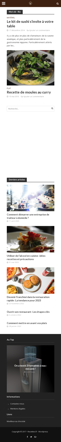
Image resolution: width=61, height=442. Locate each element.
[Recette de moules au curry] (30, 67)
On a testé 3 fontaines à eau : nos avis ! (30, 367)
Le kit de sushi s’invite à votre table (30, 23)
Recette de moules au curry (29, 92)
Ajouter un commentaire (39, 30)
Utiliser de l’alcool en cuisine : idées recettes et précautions (26, 257)
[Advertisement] (30, 144)
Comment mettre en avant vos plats (27, 323)
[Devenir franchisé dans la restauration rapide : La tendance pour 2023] (30, 280)
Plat (9, 89)
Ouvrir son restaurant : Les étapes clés (28, 311)
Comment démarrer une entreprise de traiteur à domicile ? (28, 216)
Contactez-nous (17, 403)
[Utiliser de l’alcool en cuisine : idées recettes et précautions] (30, 239)
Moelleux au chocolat (16, 421)
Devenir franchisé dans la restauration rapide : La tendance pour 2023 (28, 299)
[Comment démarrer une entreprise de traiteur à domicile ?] (30, 198)
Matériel (11, 18)
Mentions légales (17, 408)
